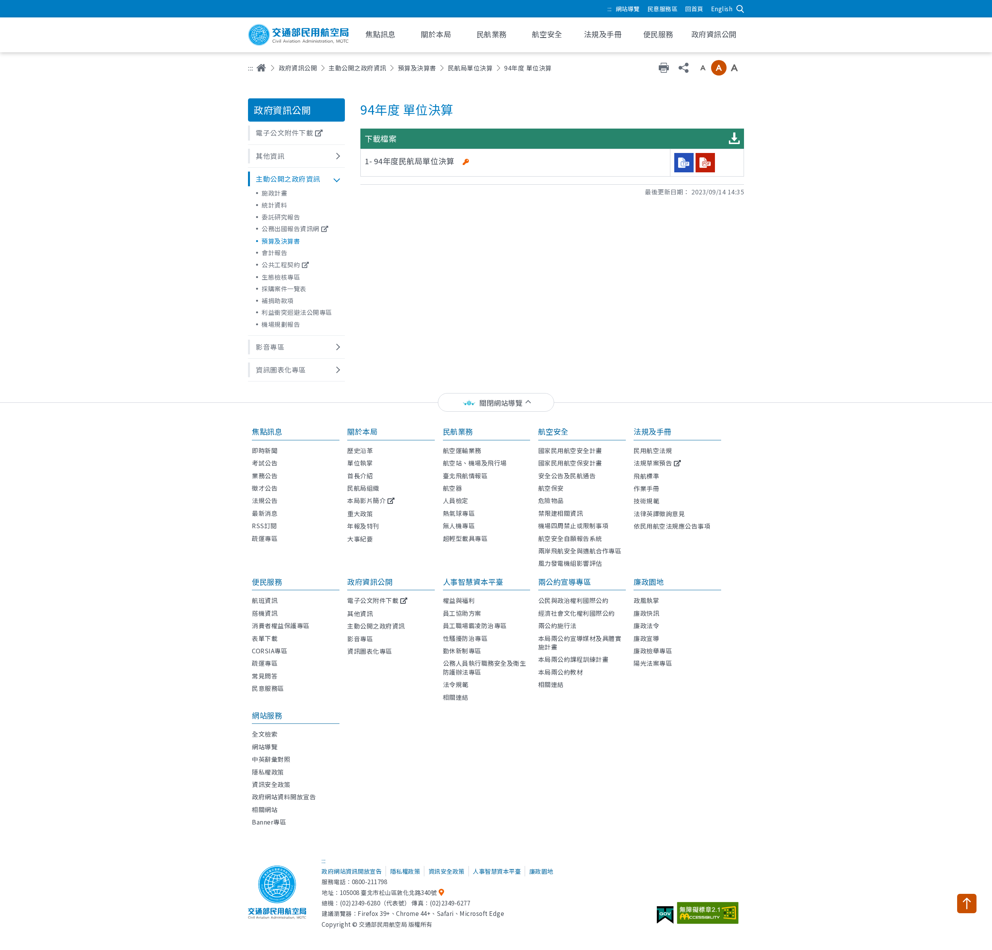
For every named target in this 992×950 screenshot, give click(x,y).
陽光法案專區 (653, 663)
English (722, 8)
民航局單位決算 (470, 67)
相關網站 (264, 809)
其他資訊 (360, 613)
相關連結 (455, 697)
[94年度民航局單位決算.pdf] (705, 162)
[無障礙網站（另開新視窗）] (709, 916)
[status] (496, 402)
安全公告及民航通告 (567, 475)
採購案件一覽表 (284, 288)
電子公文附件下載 (372, 600)
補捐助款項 (278, 300)
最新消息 (264, 513)
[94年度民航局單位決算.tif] (684, 162)
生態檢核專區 (281, 277)
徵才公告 (264, 488)
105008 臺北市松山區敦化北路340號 (388, 892)
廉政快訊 (646, 613)
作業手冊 (646, 488)
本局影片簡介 (366, 500)
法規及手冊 (653, 431)
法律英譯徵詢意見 (659, 513)
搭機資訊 (264, 613)
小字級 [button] (703, 68)
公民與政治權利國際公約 (573, 600)
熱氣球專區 (459, 513)
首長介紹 (360, 475)
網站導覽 (628, 8)
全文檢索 (264, 734)
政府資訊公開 (298, 67)
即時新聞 (264, 450)
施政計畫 (274, 193)
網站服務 (267, 715)
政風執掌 (646, 600)
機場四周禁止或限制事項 (573, 525)
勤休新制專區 (462, 650)
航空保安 (551, 488)
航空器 (452, 488)
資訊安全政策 (271, 784)
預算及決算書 (417, 67)
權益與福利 (459, 600)
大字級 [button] (734, 68)
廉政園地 (649, 581)
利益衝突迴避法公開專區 (297, 312)
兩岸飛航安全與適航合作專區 (580, 550)
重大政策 (360, 513)
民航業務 (458, 431)
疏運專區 (264, 538)
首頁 (261, 68)
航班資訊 (264, 600)
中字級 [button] (719, 68)
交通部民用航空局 (298, 34)
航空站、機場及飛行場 (475, 462)
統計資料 (274, 205)
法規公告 (264, 500)
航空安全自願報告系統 (570, 538)
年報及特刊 (363, 526)
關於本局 (362, 431)
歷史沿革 (360, 450)
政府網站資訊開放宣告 (352, 871)
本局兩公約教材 (560, 672)
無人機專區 (459, 525)
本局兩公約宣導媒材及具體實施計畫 (580, 642)
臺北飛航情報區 (465, 475)
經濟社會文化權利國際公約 (576, 613)
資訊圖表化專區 (369, 651)
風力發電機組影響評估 (570, 563)
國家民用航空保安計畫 (570, 462)
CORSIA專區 (269, 650)
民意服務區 (663, 8)
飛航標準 (646, 476)
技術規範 (646, 500)
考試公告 (264, 462)
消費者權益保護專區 (281, 625)
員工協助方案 (462, 613)
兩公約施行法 (557, 625)
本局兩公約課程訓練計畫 (573, 659)
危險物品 (551, 500)
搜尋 (740, 9)
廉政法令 (646, 625)
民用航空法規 (653, 450)
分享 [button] (683, 68)
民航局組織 (363, 488)
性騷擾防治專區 (465, 638)
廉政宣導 (646, 638)
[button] (296, 133)
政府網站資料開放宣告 (284, 796)
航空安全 (553, 431)
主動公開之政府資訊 (357, 67)
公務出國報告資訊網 (290, 228)
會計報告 (274, 252)
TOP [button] (966, 903)
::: (610, 8)
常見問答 (264, 675)
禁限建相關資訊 (560, 513)
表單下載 (264, 638)
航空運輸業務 (462, 450)
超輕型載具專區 (465, 538)
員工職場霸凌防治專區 (475, 625)
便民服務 (267, 581)
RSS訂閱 (264, 525)
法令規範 (455, 684)
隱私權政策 (268, 771)
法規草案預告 (653, 462)
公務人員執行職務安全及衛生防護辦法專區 (484, 667)
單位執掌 (360, 462)
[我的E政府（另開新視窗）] (666, 917)
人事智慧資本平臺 (473, 581)
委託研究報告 (281, 217)
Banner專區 (269, 821)
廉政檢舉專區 (653, 650)
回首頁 (694, 8)
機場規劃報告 (281, 324)
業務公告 (264, 475)
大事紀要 (360, 538)
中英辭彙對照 (271, 759)
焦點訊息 (267, 431)
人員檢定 (455, 500)
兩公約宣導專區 (564, 581)
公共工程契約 (281, 264)
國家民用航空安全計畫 (570, 450)
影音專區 (360, 638)
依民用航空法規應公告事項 (672, 526)
